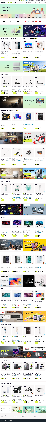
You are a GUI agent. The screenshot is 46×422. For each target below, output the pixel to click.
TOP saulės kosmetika (6, 324)
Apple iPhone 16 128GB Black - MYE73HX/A (5, 265)
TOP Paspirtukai (4, 74)
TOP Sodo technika (5, 146)
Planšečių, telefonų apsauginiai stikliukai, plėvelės (27, 415)
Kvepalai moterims (23, 416)
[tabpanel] (23, 9)
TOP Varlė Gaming (5, 360)
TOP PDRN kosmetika (5, 181)
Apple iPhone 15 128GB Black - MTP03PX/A (16, 265)
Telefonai (2, 416)
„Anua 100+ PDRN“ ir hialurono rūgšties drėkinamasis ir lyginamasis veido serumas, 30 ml (28, 195)
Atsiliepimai (36, 0)
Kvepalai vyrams (36, 415)
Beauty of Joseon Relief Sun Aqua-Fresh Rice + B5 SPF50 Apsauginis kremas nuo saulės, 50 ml (17, 338)
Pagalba (30, 0)
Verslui (42, 0)
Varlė (44, 0)
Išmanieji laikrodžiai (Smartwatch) (5, 415)
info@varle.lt (26, 0)
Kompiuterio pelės (15, 416)
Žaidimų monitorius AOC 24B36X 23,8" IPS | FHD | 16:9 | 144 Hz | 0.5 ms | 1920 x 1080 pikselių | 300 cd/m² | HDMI (39, 230)
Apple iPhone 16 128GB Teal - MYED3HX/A (27, 265)
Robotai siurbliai (23, 417)
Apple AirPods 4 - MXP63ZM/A (4, 51)
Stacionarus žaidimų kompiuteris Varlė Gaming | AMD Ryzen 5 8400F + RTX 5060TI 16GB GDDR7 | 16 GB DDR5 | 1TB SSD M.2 (28, 374)
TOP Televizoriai (4, 288)
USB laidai (35, 416)
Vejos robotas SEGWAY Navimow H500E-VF (39, 158)
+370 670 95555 (22, 0)
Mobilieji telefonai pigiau (6, 253)
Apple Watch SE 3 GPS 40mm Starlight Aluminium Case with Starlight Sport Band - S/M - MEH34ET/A (39, 52)
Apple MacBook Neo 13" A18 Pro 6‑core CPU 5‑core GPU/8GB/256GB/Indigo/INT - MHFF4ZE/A (28, 52)
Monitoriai (2, 417)
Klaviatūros (14, 415)
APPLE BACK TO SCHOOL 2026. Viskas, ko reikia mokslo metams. (15, 38)
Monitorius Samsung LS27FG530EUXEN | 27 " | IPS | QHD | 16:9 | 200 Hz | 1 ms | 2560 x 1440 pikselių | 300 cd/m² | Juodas (28, 230)
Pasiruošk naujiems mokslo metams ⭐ (9, 110)
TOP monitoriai (4, 217)
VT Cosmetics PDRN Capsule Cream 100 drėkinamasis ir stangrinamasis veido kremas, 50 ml (17, 195)
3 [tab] (23, 13)
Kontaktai (33, 0)
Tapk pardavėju (39, 0)
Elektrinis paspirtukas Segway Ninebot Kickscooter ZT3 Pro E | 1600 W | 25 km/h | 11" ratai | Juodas (17, 87)
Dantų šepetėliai (36, 417)
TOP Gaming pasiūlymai (6, 383)
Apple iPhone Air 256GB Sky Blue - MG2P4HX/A (40, 265)
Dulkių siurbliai (14, 417)
